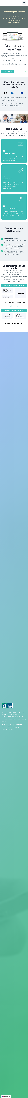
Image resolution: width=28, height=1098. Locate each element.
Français (6, 1096)
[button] (24, 3)
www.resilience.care (14, 22)
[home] (6, 3)
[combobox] (6, 1096)
